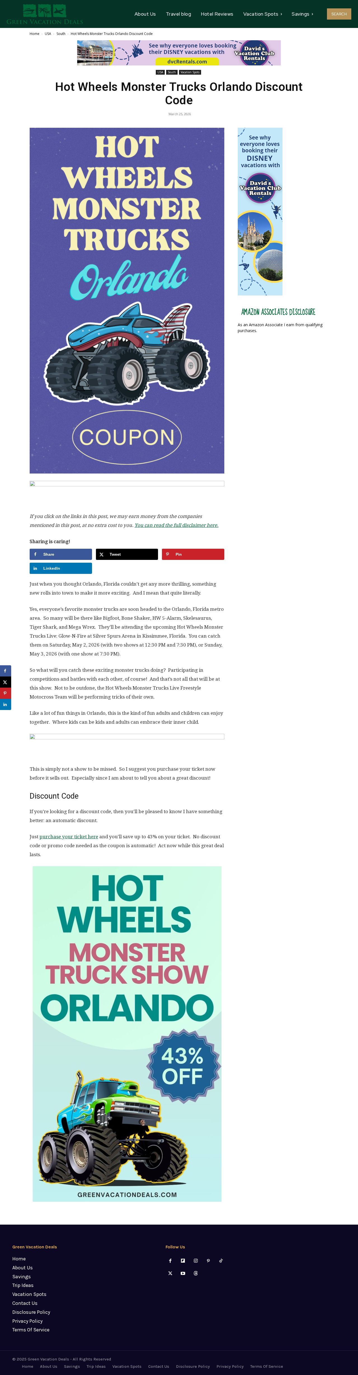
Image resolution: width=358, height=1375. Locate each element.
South (60, 33)
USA (48, 33)
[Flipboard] (183, 1261)
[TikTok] (221, 1261)
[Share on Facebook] (5, 670)
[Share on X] (5, 682)
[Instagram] (196, 1261)
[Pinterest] (208, 1261)
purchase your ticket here (68, 836)
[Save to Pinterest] (5, 693)
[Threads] (196, 1274)
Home (34, 33)
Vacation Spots (190, 72)
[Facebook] (170, 1261)
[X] (170, 1274)
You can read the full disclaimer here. (176, 525)
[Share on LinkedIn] (5, 704)
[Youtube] (183, 1274)
